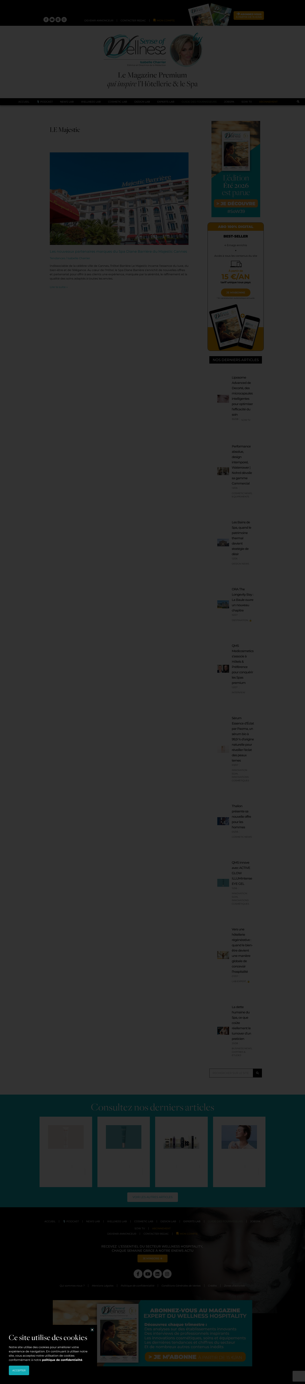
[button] (92, 1329)
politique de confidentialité (62, 1360)
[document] (152, 692)
